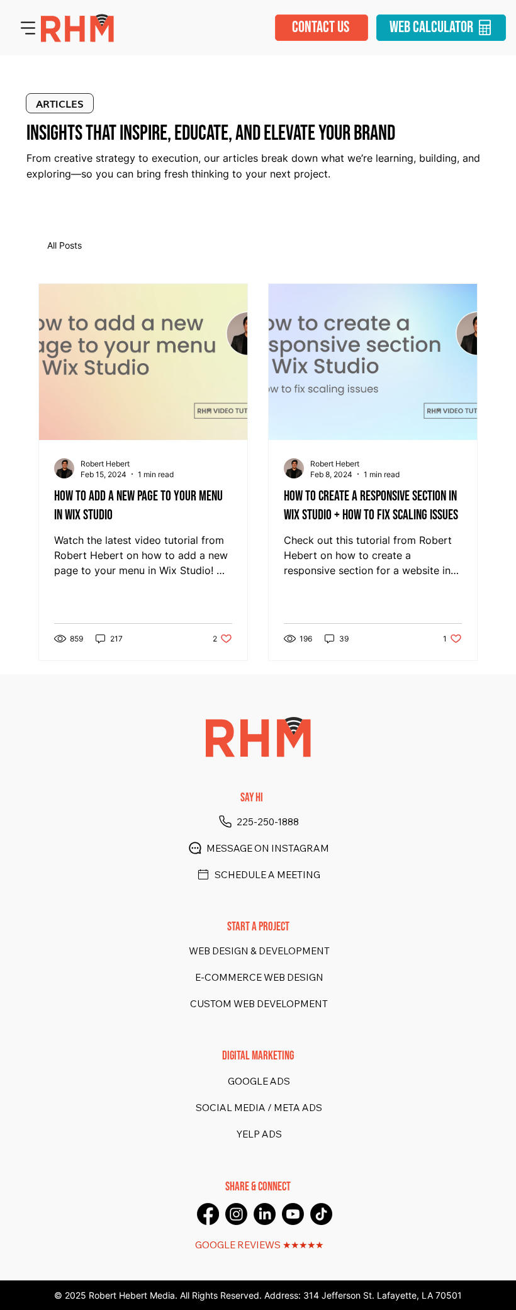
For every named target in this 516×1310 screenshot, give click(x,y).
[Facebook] (208, 1214)
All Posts (64, 245)
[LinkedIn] (265, 1214)
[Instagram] (236, 1214)
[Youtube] (293, 1214)
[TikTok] (321, 1214)
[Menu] (28, 27)
